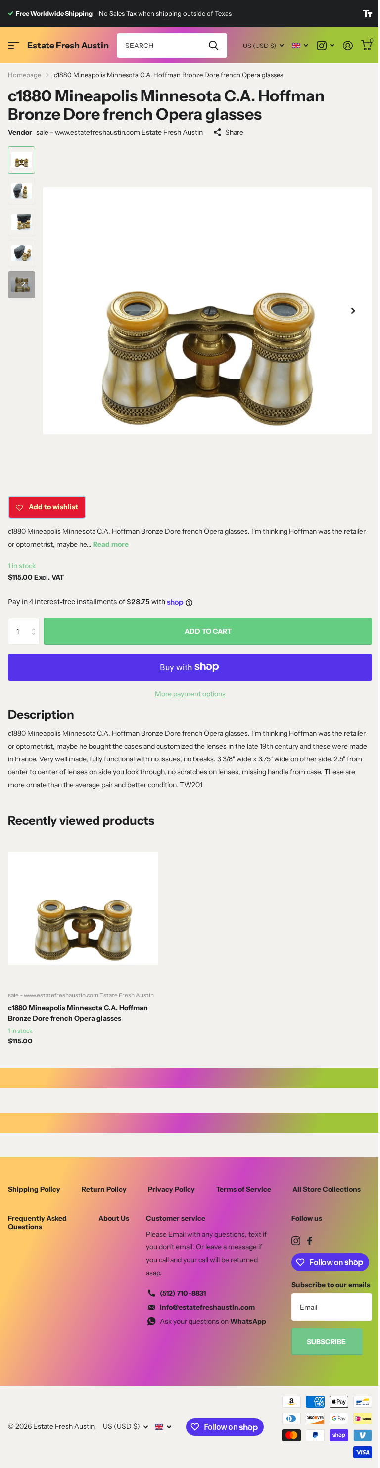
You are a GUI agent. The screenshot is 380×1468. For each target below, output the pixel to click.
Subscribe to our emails (330, 1284)
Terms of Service (243, 1189)
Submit (213, 45)
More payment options (190, 693)
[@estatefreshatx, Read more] (325, 46)
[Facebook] (309, 1241)
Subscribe (327, 1341)
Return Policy (104, 1189)
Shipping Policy (34, 1189)
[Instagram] (295, 1240)
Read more (111, 544)
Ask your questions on (213, 1321)
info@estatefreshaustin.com (207, 1307)
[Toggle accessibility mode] (367, 13)
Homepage (24, 75)
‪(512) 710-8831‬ (183, 1293)
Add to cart (208, 631)
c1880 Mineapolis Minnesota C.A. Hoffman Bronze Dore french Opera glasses (78, 1013)
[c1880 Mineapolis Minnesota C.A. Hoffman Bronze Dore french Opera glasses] (83, 908)
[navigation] (21, 160)
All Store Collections (326, 1189)
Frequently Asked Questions (37, 1222)
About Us (113, 1218)
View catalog (13, 46)
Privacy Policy (171, 1189)
